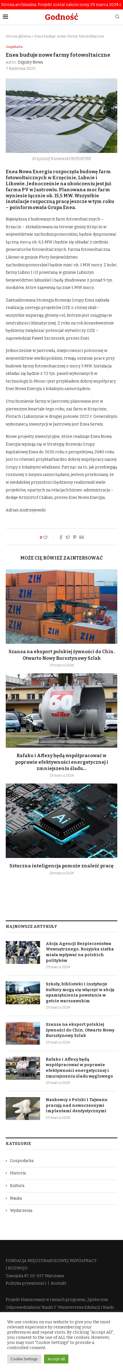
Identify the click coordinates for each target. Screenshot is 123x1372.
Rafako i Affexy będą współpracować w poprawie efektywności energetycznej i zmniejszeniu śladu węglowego (79, 1068)
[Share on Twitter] (68, 537)
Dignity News (30, 62)
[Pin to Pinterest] (75, 537)
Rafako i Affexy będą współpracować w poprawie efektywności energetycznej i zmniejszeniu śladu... (61, 762)
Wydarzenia (21, 1210)
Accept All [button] (56, 1359)
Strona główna (18, 36)
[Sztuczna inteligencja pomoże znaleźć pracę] (61, 821)
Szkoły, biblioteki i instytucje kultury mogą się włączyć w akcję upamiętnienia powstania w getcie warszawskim (80, 992)
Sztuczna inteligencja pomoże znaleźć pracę (61, 866)
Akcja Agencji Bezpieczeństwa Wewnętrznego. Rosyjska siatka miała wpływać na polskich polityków (80, 952)
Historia (18, 1173)
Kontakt (58, 1283)
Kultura (17, 1185)
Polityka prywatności (26, 1283)
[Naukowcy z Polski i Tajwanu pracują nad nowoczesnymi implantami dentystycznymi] (23, 1108)
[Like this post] (49, 537)
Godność (61, 17)
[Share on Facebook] (61, 537)
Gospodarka (14, 47)
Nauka (16, 1198)
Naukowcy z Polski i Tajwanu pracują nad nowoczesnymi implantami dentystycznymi (76, 1105)
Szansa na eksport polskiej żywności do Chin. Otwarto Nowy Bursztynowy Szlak (80, 1030)
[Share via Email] (82, 537)
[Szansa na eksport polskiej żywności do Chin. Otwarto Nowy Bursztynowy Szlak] (61, 606)
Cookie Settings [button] (24, 1359)
